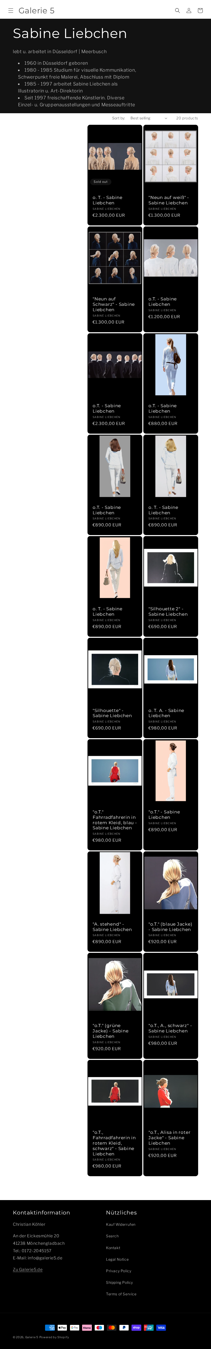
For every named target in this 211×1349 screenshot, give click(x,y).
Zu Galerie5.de (27, 1269)
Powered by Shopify (54, 1337)
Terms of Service (121, 1294)
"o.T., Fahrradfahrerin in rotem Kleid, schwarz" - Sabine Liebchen (114, 1143)
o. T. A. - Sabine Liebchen (166, 713)
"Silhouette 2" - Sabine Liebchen (168, 611)
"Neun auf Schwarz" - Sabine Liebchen (114, 304)
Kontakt (113, 1248)
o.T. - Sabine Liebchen (162, 301)
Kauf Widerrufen (121, 1224)
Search (112, 1236)
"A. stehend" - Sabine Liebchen (112, 927)
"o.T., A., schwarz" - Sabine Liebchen (170, 1028)
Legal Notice (117, 1259)
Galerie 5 (31, 1337)
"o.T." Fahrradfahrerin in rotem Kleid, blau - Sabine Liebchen (115, 819)
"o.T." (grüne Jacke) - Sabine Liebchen (111, 1031)
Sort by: (118, 118)
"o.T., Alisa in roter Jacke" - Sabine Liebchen (169, 1138)
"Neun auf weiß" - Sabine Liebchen (168, 200)
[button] (10, 10)
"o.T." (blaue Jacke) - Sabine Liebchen (170, 927)
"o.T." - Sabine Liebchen (164, 814)
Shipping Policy (119, 1282)
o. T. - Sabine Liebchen (107, 200)
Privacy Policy (118, 1271)
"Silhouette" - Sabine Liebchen (112, 713)
